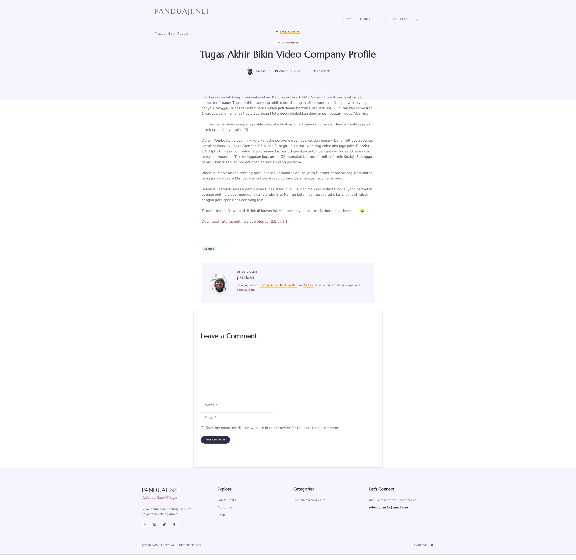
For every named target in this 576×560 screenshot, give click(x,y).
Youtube (308, 285)
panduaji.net (183, 11)
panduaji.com (246, 290)
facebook (280, 285)
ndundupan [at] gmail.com (388, 507)
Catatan (209, 249)
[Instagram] (154, 524)
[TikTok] (164, 524)
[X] (174, 524)
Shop (221, 515)
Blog (382, 19)
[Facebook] (145, 524)
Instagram (267, 285)
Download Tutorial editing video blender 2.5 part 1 (245, 221)
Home (347, 19)
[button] (416, 19)
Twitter (292, 285)
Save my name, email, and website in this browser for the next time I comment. (273, 427)
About (365, 19)
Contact (400, 19)
